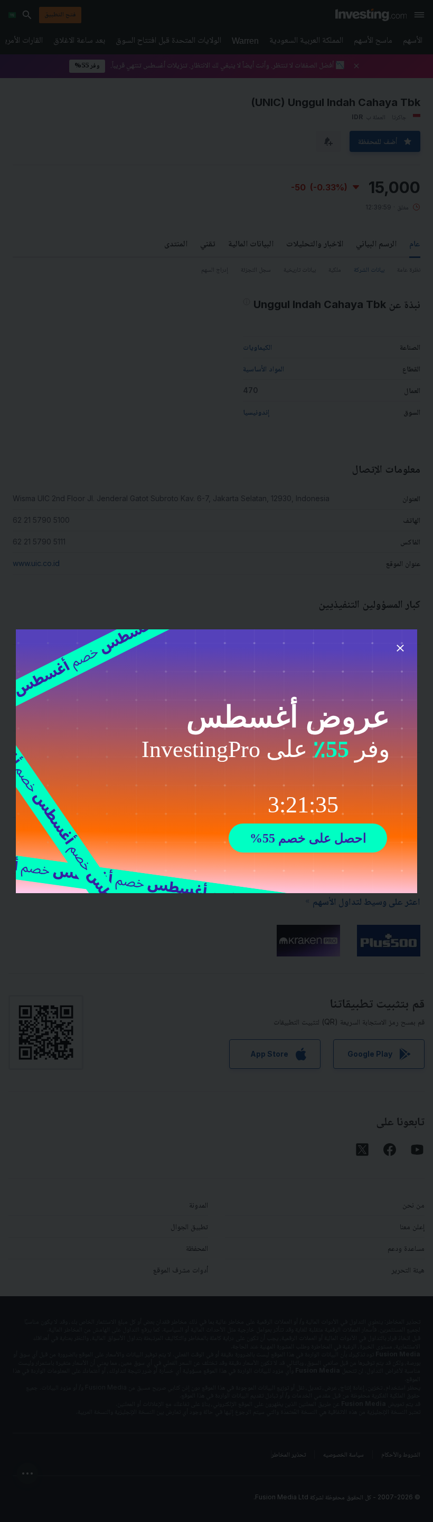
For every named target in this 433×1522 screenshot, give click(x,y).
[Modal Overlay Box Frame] (216, 761)
